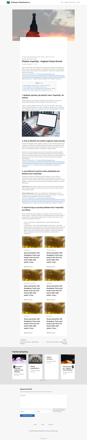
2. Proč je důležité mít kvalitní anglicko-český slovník (34, 87)
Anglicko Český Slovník (70, 2)
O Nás (78, 2)
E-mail (39, 411)
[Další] (73, 366)
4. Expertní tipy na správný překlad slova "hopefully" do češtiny (37, 90)
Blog (35, 424)
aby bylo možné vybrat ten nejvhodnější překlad (47, 109)
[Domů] (22, 56)
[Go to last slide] (14, 366)
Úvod (62, 2)
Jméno (23, 411)
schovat (40, 83)
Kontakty (51, 424)
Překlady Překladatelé (27, 64)
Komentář (23, 395)
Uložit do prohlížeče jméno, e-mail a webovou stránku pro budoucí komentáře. (59, 410)
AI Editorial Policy (43, 438)
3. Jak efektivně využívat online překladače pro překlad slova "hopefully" (39, 88)
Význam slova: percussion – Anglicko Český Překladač (56, 342)
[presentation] (19, 359)
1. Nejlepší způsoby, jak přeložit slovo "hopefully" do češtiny (36, 85)
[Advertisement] (43, 45)
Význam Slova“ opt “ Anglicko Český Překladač (68, 368)
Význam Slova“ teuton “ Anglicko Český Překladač (29, 342)
